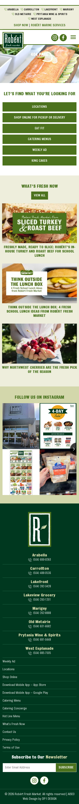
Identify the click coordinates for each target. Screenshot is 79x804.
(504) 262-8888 (42, 613)
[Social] (54, 37)
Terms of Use (11, 747)
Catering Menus (39, 139)
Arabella (13, 9)
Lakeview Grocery (39, 595)
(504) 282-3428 (42, 586)
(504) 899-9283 (42, 559)
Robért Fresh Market (28, 794)
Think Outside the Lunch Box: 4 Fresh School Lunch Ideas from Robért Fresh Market (40, 312)
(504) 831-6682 (42, 626)
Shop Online (10, 677)
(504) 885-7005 (42, 653)
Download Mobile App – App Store (24, 685)
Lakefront (51, 9)
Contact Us (9, 732)
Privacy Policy (11, 740)
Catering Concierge (15, 708)
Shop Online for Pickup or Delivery (39, 117)
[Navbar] (73, 37)
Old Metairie (23, 14)
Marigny (68, 9)
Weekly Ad (39, 150)
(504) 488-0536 (42, 573)
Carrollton (31, 9)
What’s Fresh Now (14, 724)
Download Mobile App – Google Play (25, 693)
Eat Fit (39, 128)
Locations (39, 107)
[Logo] (13, 40)
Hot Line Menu (11, 716)
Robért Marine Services (48, 25)
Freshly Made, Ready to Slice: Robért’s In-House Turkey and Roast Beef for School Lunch (39, 251)
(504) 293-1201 (42, 599)
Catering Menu (12, 700)
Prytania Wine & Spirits (51, 14)
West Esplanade (41, 19)
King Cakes (39, 161)
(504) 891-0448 (42, 639)
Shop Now (21, 25)
